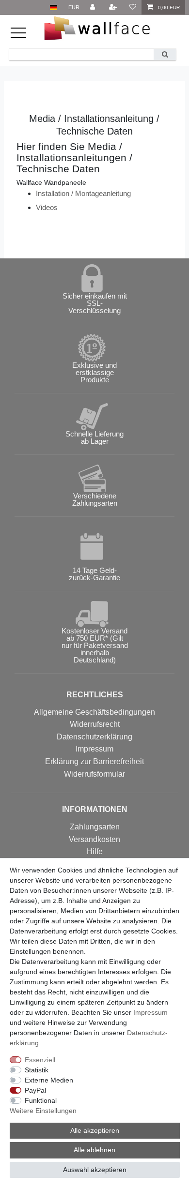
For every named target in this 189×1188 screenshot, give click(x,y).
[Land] (54, 7)
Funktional (41, 1100)
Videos (47, 207)
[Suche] (165, 54)
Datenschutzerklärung (94, 737)
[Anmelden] (93, 7)
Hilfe (95, 851)
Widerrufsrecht (95, 724)
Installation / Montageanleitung (83, 193)
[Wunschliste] (132, 7)
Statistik (36, 1070)
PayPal (35, 1090)
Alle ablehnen (94, 1150)
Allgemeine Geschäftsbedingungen (94, 712)
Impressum (94, 749)
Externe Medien (49, 1080)
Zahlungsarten (95, 827)
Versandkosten (94, 839)
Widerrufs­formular (94, 774)
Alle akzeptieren (94, 1130)
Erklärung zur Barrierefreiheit (94, 761)
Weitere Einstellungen (43, 1110)
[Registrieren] (114, 7)
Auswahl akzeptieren (94, 1169)
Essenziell (40, 1060)
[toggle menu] (24, 37)
